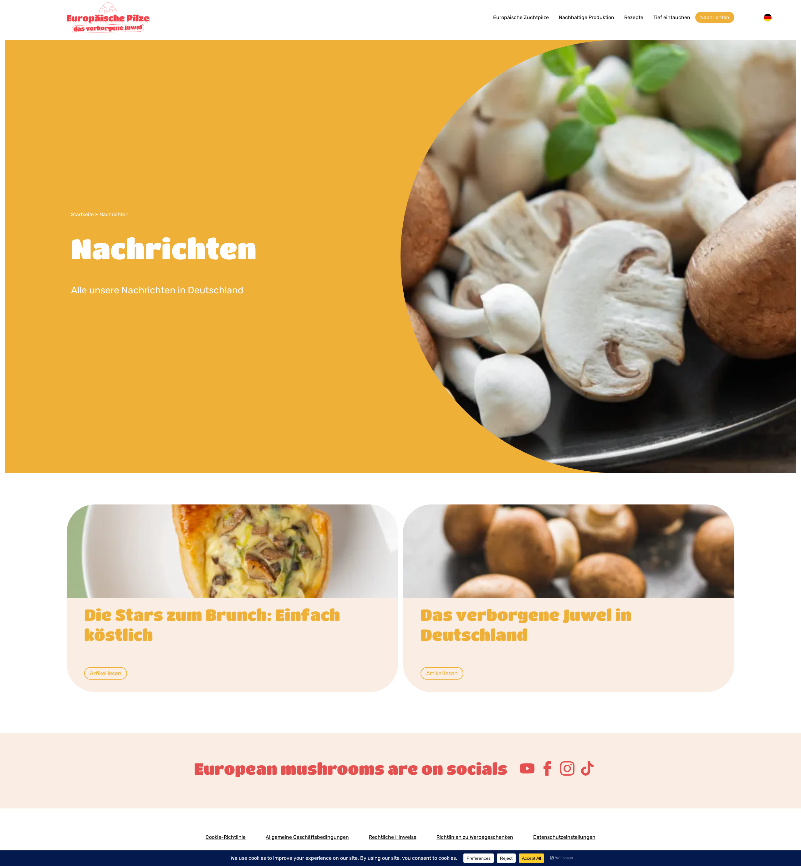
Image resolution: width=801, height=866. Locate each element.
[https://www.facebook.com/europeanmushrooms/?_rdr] (547, 768)
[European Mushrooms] (133, 17)
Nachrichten (714, 17)
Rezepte (633, 17)
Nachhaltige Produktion (586, 17)
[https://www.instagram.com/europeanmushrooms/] (567, 768)
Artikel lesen (105, 673)
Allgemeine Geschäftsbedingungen (307, 837)
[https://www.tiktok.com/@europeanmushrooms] (587, 768)
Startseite (82, 214)
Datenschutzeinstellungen (564, 837)
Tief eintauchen (671, 17)
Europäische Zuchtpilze (521, 17)
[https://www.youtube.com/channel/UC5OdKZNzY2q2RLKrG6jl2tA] (527, 768)
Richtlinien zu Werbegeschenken (474, 837)
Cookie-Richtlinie (226, 837)
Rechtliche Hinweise (392, 837)
